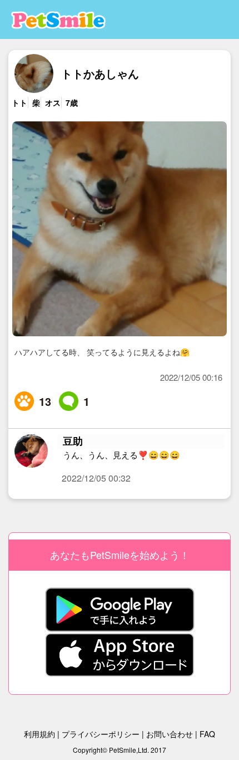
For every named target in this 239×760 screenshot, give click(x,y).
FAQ (207, 733)
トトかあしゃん (100, 73)
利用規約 (39, 733)
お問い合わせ (169, 733)
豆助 (73, 441)
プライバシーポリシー (101, 733)
